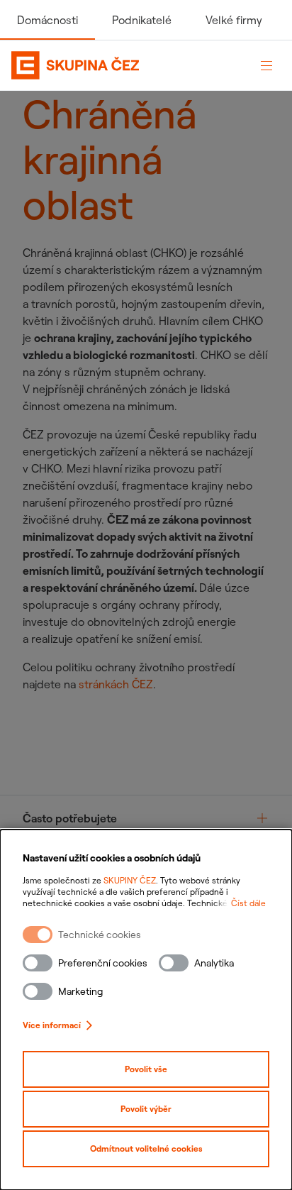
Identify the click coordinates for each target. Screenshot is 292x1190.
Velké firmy (234, 20)
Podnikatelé (142, 20)
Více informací (52, 1025)
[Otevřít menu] (266, 65)
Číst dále (248, 903)
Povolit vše (146, 1069)
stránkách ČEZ (116, 684)
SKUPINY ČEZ (129, 880)
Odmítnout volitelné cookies (146, 1148)
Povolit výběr (146, 1108)
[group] (146, 818)
